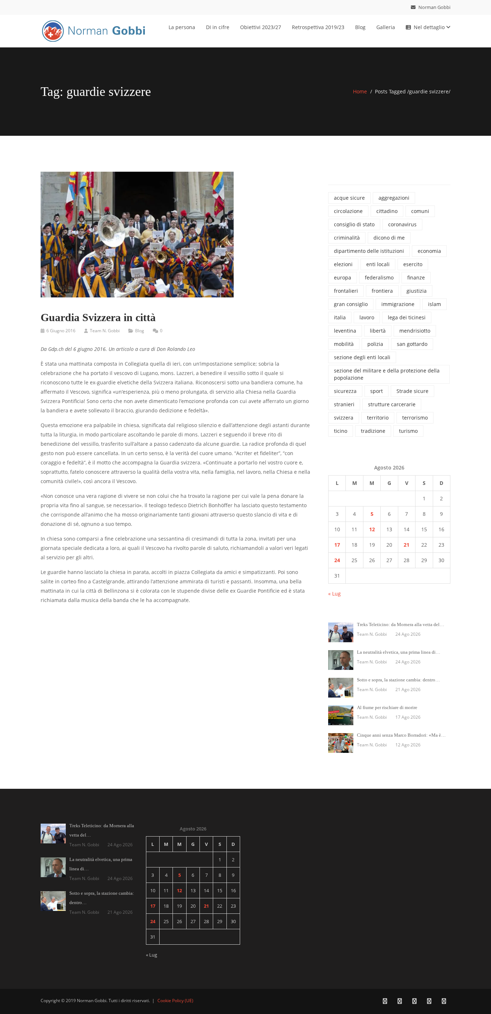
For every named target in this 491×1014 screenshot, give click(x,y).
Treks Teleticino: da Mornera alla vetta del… (400, 624)
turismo (408, 430)
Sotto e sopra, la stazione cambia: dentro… (398, 679)
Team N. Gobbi (105, 331)
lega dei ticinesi (407, 317)
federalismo (379, 277)
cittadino (387, 211)
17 (337, 544)
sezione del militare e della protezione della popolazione (387, 374)
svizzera (343, 417)
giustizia (417, 290)
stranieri (344, 404)
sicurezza (345, 391)
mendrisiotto (414, 330)
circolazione (348, 211)
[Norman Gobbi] (94, 29)
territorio (378, 417)
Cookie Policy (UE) (175, 1000)
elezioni (343, 264)
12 (372, 529)
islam (434, 304)
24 (337, 560)
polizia (375, 344)
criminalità (347, 237)
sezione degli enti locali (362, 357)
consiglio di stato (354, 224)
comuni (420, 211)
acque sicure (349, 197)
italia (340, 317)
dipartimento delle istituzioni (369, 250)
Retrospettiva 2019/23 (318, 27)
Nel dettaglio (430, 27)
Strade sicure (412, 391)
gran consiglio (351, 304)
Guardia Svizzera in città (98, 317)
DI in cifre (217, 27)
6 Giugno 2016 (60, 331)
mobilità (344, 344)
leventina (345, 330)
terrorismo (415, 417)
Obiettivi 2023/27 (260, 27)
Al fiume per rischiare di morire (387, 707)
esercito (412, 264)
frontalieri (346, 290)
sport (376, 391)
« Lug (334, 593)
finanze (416, 277)
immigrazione (397, 304)
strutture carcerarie (392, 404)
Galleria (385, 27)
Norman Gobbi (433, 7)
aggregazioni (393, 197)
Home (360, 91)
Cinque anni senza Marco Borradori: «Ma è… (401, 735)
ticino (340, 430)
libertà (378, 330)
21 (406, 544)
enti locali (378, 264)
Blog (360, 27)
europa (342, 277)
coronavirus (402, 224)
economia (429, 250)
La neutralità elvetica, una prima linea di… (398, 652)
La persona (182, 27)
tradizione (373, 430)
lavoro (366, 317)
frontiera (382, 290)
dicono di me (389, 237)
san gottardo (412, 344)
